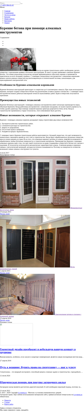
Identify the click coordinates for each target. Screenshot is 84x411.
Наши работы (9, 19)
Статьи (7, 402)
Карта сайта (8, 404)
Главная (7, 11)
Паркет (7, 23)
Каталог (7, 17)
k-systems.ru (22, 393)
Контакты (8, 21)
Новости (7, 400)
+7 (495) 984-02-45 (7, 5)
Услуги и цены (9, 15)
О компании (9, 13)
